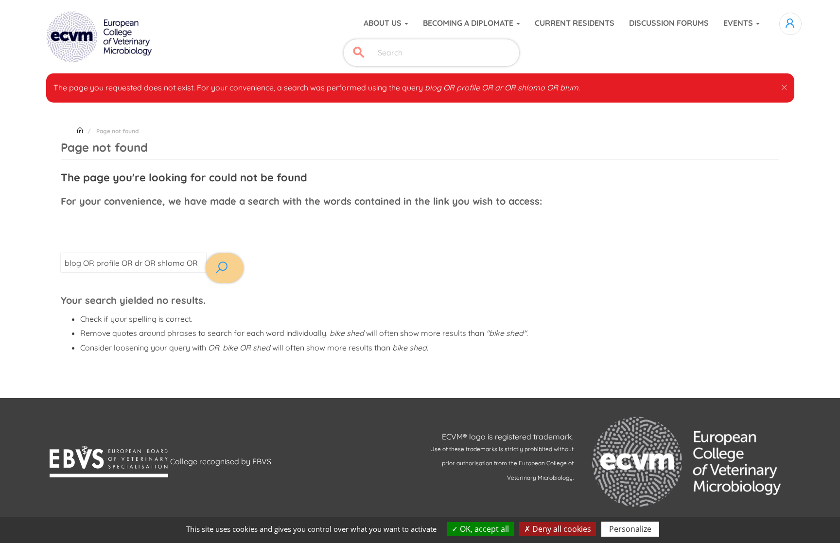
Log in (790, 24)
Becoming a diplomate (469, 23)
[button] (784, 85)
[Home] (100, 37)
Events (739, 23)
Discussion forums (669, 23)
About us (383, 23)
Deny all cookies (560, 529)
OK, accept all (483, 529)
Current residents (574, 23)
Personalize (630, 529)
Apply (359, 52)
